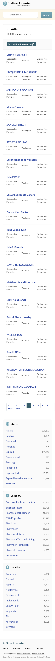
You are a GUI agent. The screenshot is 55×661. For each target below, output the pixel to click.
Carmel (10, 579)
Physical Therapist (16, 550)
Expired (10, 451)
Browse (16, 648)
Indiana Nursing (38, 653)
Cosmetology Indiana (11, 657)
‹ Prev (18, 407)
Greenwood (12, 595)
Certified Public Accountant (21, 502)
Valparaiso (11, 611)
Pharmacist (12, 528)
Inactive (10, 436)
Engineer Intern (14, 507)
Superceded (12, 473)
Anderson (11, 574)
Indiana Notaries (24, 653)
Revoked (10, 446)
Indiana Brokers (43, 657)
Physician (11, 523)
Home (5, 648)
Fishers (10, 584)
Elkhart (9, 616)
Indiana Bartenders (28, 657)
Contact (39, 648)
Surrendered (13, 457)
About (28, 648)
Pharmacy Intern (15, 534)
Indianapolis (12, 600)
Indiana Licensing (20, 3)
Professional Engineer (18, 512)
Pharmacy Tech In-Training (20, 539)
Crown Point (13, 605)
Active (9, 430)
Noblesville (12, 589)
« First (10, 407)
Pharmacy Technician (17, 544)
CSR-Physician (13, 518)
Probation (11, 467)
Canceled (11, 441)
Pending (10, 462)
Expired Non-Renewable (19, 478)
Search (46, 15)
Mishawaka (12, 621)
